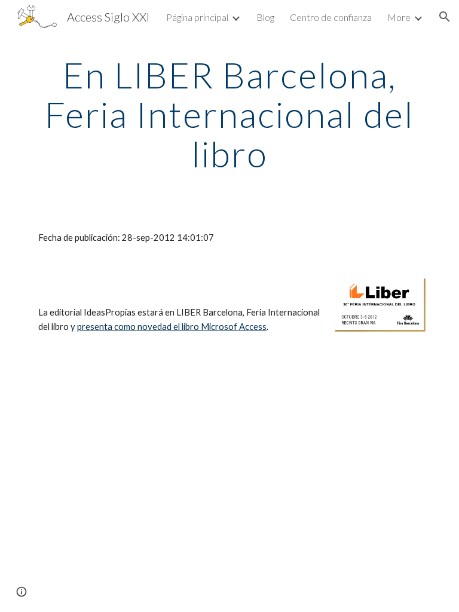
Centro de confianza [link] (331, 17)
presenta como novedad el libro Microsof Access (172, 327)
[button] (444, 16)
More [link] (399, 17)
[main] (229, 114)
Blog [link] (265, 17)
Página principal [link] (197, 17)
